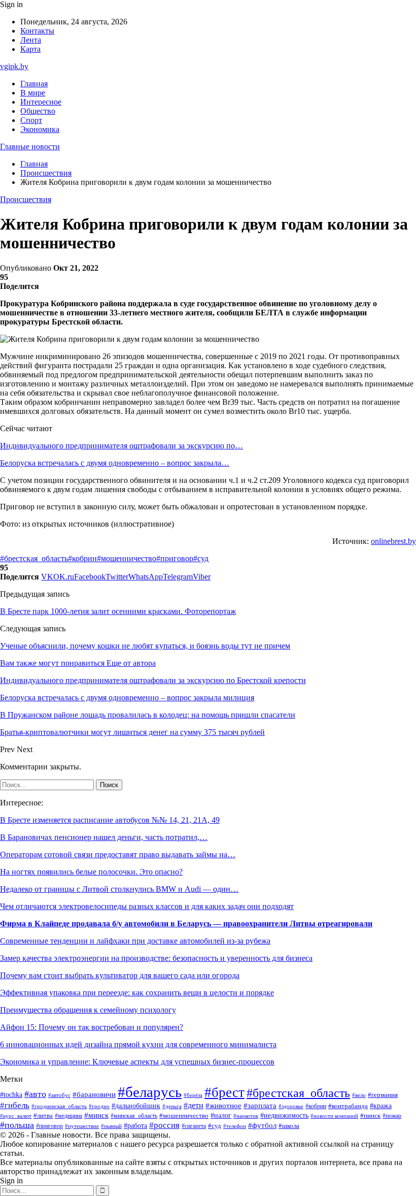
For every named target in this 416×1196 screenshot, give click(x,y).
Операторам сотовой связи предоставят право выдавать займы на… (117, 854)
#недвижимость (284, 1115)
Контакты (37, 30)
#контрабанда (348, 1106)
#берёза (193, 1095)
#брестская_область (34, 558)
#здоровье (291, 1106)
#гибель (14, 1105)
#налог (221, 1115)
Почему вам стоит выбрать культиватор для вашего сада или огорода (119, 975)
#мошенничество (126, 558)
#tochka (11, 1094)
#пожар (392, 1115)
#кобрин (82, 558)
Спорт (31, 120)
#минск (96, 1115)
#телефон (234, 1126)
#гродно (99, 1106)
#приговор (174, 558)
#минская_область (134, 1115)
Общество (37, 111)
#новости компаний (334, 1116)
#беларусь (150, 1092)
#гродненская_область (59, 1106)
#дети (193, 1105)
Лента (30, 40)
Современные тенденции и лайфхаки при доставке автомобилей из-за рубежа (135, 940)
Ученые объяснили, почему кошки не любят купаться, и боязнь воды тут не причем (145, 645)
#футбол (262, 1125)
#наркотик (245, 1116)
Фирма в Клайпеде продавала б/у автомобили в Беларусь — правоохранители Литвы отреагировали (186, 923)
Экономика (39, 129)
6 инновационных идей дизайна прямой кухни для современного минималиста (138, 1044)
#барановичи (94, 1094)
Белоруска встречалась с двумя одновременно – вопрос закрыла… (114, 463)
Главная (34, 83)
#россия (164, 1125)
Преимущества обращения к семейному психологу (88, 1010)
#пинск (370, 1115)
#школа (289, 1125)
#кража (381, 1106)
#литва (43, 1115)
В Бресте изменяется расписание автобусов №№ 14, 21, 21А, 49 (110, 820)
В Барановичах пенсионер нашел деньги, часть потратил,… (103, 837)
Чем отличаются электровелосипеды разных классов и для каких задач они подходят (147, 906)
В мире (32, 92)
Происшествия (25, 199)
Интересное (40, 102)
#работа (135, 1125)
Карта (30, 49)
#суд (201, 558)
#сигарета (194, 1125)
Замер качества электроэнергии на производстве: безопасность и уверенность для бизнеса (156, 958)
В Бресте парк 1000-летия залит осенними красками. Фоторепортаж (118, 611)
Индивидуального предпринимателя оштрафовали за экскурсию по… (121, 445)
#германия (383, 1094)
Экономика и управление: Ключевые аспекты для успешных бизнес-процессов (137, 1061)
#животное (223, 1106)
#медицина (68, 1116)
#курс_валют (15, 1116)
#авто (35, 1094)
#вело (359, 1095)
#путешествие (82, 1126)
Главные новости (30, 146)
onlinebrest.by (393, 541)
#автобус (59, 1095)
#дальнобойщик (136, 1106)
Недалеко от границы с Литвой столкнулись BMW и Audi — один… (119, 889)
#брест (224, 1092)
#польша (17, 1125)
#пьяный (111, 1126)
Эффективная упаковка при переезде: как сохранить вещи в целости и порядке (137, 992)
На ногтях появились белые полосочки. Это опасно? (91, 871)
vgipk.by (14, 66)
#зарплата (260, 1106)
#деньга (172, 1106)
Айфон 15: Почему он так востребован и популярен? (91, 1027)
